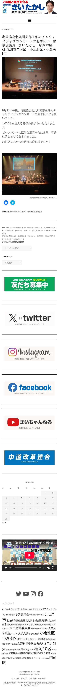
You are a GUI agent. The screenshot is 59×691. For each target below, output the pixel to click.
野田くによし (37, 658)
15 (45, 503)
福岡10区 (43, 648)
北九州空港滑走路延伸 (15, 625)
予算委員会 (22, 614)
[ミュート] (48, 567)
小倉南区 (9, 638)
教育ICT (8, 644)
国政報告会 (35, 628)
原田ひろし (29, 624)
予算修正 (12, 615)
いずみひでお (8, 609)
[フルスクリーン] (53, 567)
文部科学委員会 (26, 643)
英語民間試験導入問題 (38, 653)
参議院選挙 (47, 625)
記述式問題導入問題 (19, 658)
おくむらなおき (35, 609)
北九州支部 (31, 212)
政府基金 (42, 639)
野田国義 (46, 658)
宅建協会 (39, 212)
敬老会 (14, 644)
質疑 (29, 658)
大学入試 (23, 633)
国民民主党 (44, 628)
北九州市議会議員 (16, 620)
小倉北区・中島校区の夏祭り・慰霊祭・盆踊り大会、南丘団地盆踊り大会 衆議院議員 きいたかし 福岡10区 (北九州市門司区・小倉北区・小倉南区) (29, 230)
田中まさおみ (27, 649)
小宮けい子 (22, 639)
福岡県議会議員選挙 (18, 653)
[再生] (5, 567)
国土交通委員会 (20, 628)
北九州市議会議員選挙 (36, 620)
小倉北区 (47, 633)
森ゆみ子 (9, 650)
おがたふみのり (22, 609)
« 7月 (4, 523)
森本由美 (16, 649)
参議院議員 (39, 624)
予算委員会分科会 (35, 615)
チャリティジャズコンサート (16, 212)
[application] (29, 555)
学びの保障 (34, 633)
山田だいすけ (32, 639)
